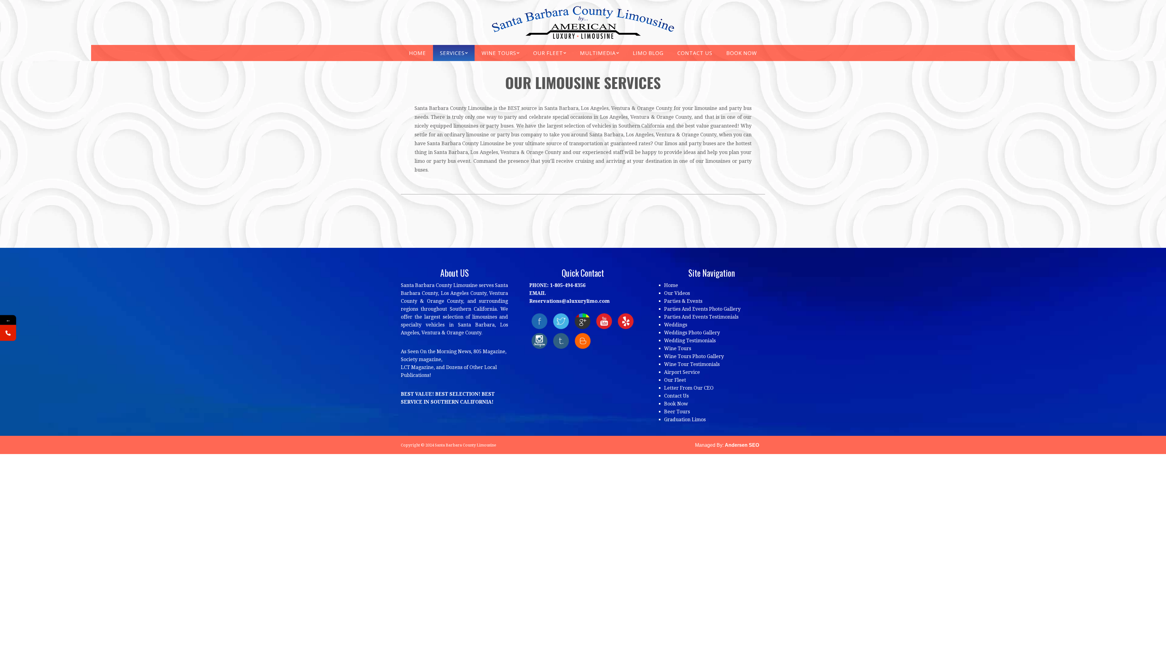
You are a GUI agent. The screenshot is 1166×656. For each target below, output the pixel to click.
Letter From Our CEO (689, 388)
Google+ (582, 321)
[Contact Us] (8, 333)
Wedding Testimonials (690, 340)
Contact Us (676, 396)
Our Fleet (675, 380)
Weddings (675, 325)
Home (671, 285)
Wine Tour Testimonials (692, 364)
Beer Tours (677, 412)
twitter (561, 321)
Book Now (676, 404)
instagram (539, 341)
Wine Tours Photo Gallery (694, 356)
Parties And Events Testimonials (701, 317)
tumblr (561, 341)
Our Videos (677, 293)
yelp (625, 321)
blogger (582, 341)
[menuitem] (417, 53)
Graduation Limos (685, 419)
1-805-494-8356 (567, 285)
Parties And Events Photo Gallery (702, 309)
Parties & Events (683, 301)
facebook (539, 321)
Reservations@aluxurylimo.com (569, 301)
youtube (604, 321)
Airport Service (682, 372)
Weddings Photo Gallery (692, 333)
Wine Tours (677, 348)
